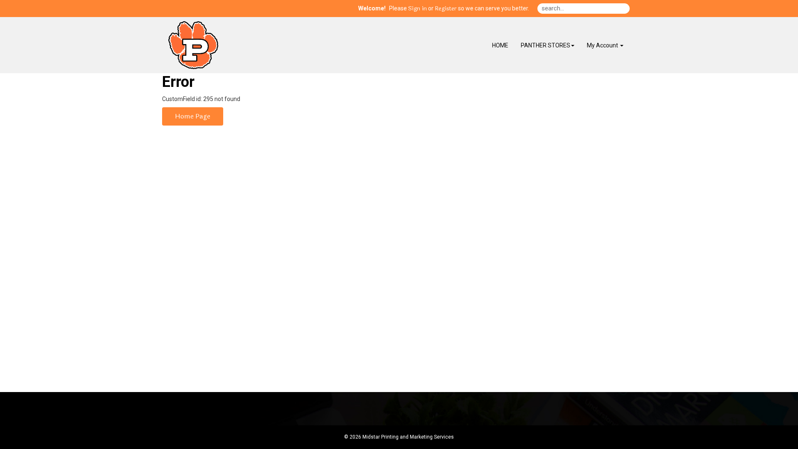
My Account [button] (603, 45)
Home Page (192, 116)
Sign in (417, 9)
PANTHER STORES (545, 45)
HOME (500, 45)
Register (446, 9)
